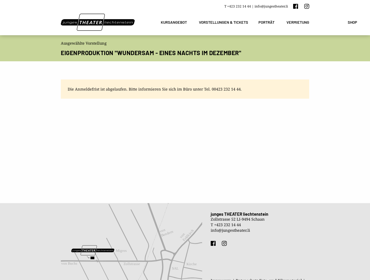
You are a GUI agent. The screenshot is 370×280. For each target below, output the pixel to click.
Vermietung (297, 22)
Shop (352, 22)
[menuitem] (174, 22)
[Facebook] (295, 6)
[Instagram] (306, 6)
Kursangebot (174, 22)
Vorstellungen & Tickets (223, 22)
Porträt (266, 22)
